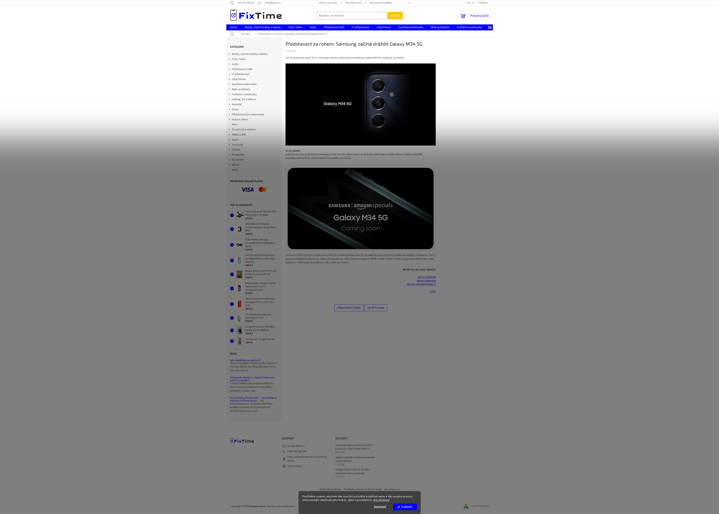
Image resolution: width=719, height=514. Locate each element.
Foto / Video (239, 59)
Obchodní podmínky (381, 3)
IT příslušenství (240, 74)
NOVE (235, 170)
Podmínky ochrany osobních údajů (363, 489)
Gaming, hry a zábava (244, 99)
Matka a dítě (239, 135)
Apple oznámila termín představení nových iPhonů (355, 459)
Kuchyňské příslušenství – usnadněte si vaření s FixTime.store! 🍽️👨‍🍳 (253, 399)
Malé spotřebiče (241, 89)
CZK (468, 3)
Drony (235, 109)
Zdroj (433, 291)
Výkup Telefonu (328, 3)
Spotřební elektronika (244, 84)
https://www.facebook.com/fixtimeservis (307, 458)
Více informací (381, 500)
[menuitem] (233, 27)
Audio (235, 64)
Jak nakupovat (353, 3)
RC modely (238, 160)
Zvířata (236, 150)
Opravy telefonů (426, 277)
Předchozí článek (349, 307)
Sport (235, 140)
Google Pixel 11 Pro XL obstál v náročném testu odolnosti (352, 471)
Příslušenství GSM (242, 69)
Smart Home (239, 79)
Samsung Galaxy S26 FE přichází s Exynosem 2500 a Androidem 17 (354, 447)
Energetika (238, 155)
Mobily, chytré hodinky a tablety (250, 54)
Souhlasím (406, 507)
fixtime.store (294, 466)
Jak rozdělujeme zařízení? (245, 360)
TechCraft (237, 145)
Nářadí (235, 165)
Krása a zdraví (240, 120)
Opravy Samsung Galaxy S (421, 284)
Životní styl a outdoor (244, 129)
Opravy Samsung (426, 280)
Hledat (395, 15)
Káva (234, 124)
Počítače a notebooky (244, 94)
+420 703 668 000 (296, 451)
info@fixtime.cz (296, 446)
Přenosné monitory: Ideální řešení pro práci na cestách (252, 379)
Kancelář (237, 104)
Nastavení (380, 507)
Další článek (375, 307)
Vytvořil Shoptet (480, 506)
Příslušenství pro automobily (248, 114)
